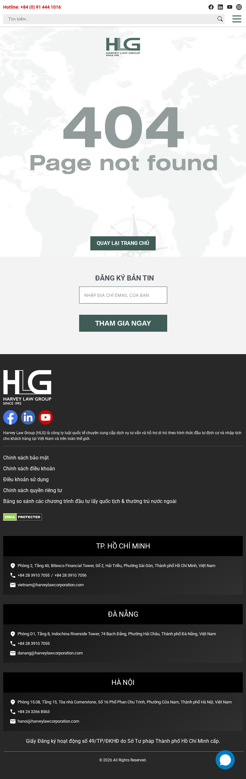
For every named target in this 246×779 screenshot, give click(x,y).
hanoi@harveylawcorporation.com (48, 721)
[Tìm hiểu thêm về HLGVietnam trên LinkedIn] (220, 7)
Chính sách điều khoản (29, 469)
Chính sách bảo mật (26, 458)
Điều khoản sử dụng (26, 479)
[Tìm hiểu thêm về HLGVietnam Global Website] (239, 7)
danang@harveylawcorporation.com (50, 653)
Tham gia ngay (123, 323)
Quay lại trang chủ (123, 243)
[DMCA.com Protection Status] (22, 519)
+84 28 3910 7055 (34, 575)
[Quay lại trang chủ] (27, 403)
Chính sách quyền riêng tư (32, 490)
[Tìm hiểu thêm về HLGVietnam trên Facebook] (211, 7)
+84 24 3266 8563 (34, 711)
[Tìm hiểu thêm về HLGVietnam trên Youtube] (230, 7)
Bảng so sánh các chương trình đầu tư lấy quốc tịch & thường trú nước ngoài (89, 501)
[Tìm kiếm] (220, 18)
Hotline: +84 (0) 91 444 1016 (32, 7)
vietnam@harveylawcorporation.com (51, 584)
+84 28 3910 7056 (70, 575)
